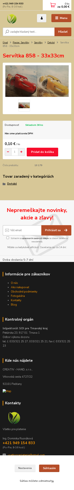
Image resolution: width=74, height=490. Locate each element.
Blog (14, 305)
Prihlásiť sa (53, 230)
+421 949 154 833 (13, 3)
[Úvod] (17, 18)
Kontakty (16, 300)
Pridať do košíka (42, 152)
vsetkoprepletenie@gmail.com (26, 455)
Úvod (5, 42)
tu (52, 481)
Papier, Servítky (21, 42)
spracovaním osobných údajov (35, 238)
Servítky (38, 42)
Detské (51, 42)
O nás (14, 283)
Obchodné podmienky (24, 292)
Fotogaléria (18, 296)
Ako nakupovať (20, 287)
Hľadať (62, 32)
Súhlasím (49, 468)
